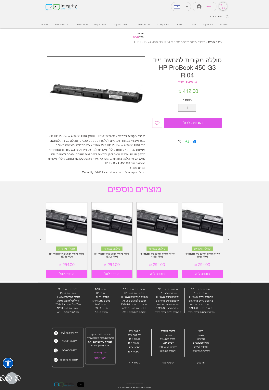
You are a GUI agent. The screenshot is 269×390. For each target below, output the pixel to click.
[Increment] (181, 107)
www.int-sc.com (69, 341)
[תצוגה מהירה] (202, 222)
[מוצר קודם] (228, 240)
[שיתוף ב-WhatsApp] (187, 141)
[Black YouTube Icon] (80, 384)
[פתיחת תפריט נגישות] (8, 363)
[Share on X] (179, 141)
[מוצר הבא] (40, 240)
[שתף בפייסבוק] (194, 141)
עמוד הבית (215, 42)
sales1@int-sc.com (69, 360)
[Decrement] (193, 107)
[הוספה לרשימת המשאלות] (157, 123)
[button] (192, 24)
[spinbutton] (187, 107)
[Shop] (223, 6)
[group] (134, 240)
